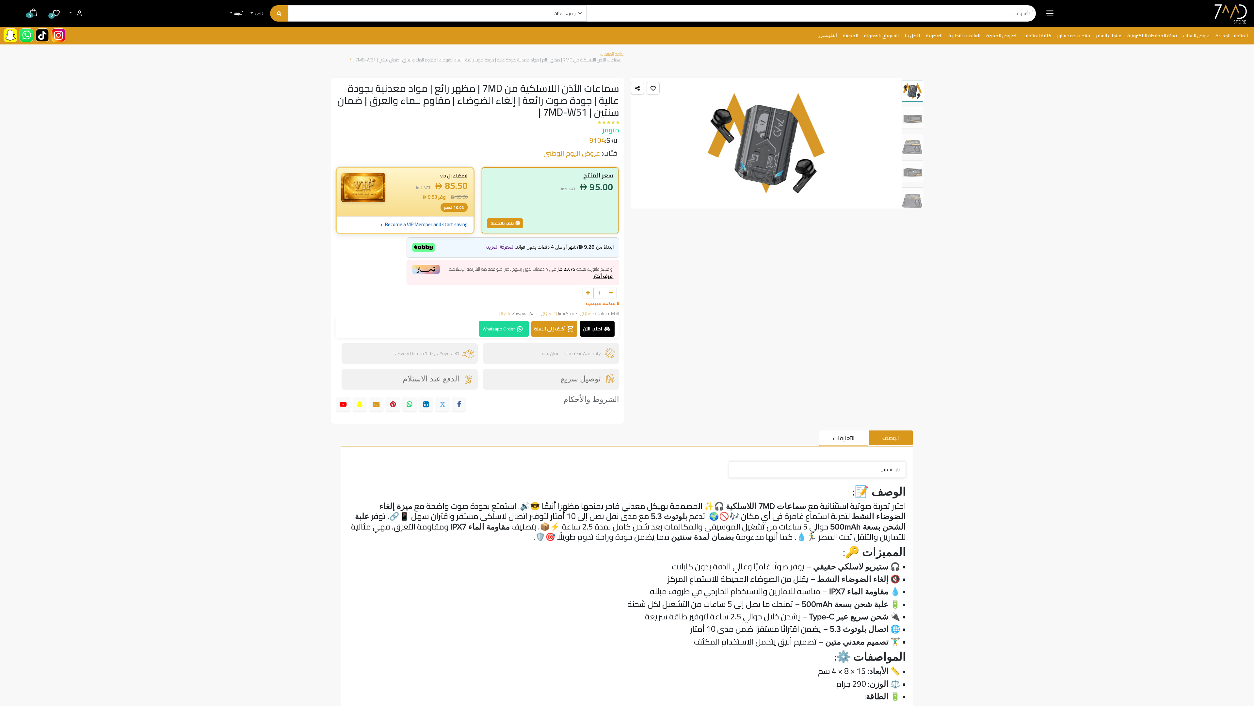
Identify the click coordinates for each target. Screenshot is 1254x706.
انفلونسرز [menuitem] (827, 35)
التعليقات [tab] (844, 438)
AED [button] (258, 13)
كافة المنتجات (612, 54)
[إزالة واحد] (611, 293)
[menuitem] (1231, 36)
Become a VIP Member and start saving (424, 224)
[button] (653, 88)
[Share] (637, 88)
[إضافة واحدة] (588, 293)
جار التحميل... (888, 469)
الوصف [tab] (890, 437)
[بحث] (279, 13)
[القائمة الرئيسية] (1050, 13)
